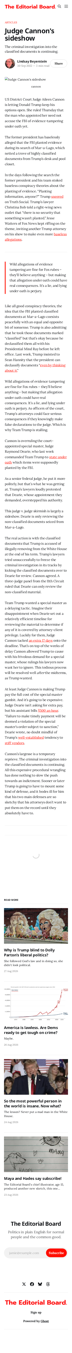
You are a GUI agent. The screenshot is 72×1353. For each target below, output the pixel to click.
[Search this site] (59, 6)
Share (59, 63)
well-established (31, 737)
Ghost (45, 1321)
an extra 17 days (41, 640)
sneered (57, 196)
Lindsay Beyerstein (32, 61)
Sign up (36, 1312)
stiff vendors (14, 743)
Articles (11, 22)
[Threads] (48, 1284)
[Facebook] (32, 1284)
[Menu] (66, 6)
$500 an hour (48, 710)
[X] (24, 1284)
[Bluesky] (40, 1284)
